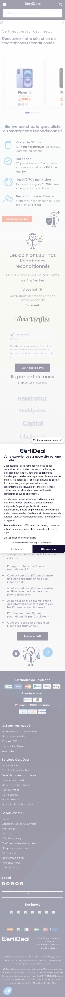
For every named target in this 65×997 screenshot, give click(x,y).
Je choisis (16, 549)
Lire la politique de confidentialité (20, 538)
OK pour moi (49, 549)
